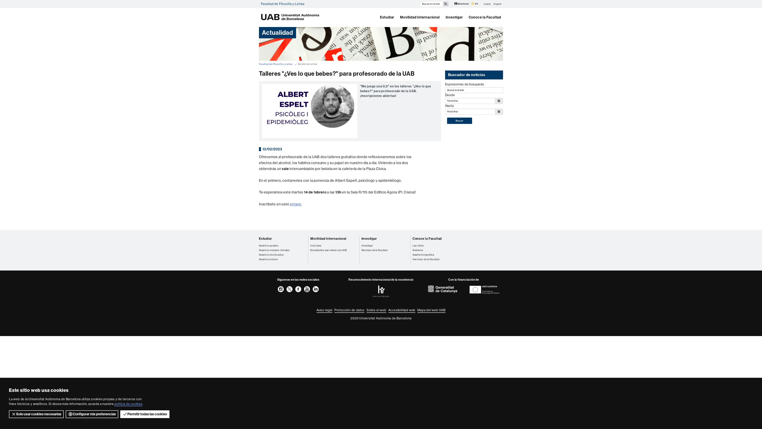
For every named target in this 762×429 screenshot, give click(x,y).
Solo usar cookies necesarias (38, 414)
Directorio (463, 4)
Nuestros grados (268, 245)
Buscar (460, 120)
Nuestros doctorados (271, 254)
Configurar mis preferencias (94, 414)
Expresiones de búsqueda (464, 84)
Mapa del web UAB (431, 310)
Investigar (454, 17)
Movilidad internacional (328, 239)
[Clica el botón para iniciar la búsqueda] (445, 4)
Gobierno (418, 250)
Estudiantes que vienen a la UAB (328, 250)
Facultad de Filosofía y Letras (283, 4)
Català (487, 4)
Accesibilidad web (402, 310)
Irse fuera (315, 245)
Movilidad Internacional (420, 17)
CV (476, 4)
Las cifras (418, 245)
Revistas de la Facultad (375, 250)
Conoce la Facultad (485, 17)
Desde (450, 95)
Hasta (449, 106)
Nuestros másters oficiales (274, 250)
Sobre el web (376, 310)
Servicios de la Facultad (426, 259)
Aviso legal (324, 310)
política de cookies (128, 404)
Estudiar (387, 17)
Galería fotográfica (423, 254)
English (498, 4)
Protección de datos (349, 310)
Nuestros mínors (268, 259)
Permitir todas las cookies (147, 414)
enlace (295, 204)
